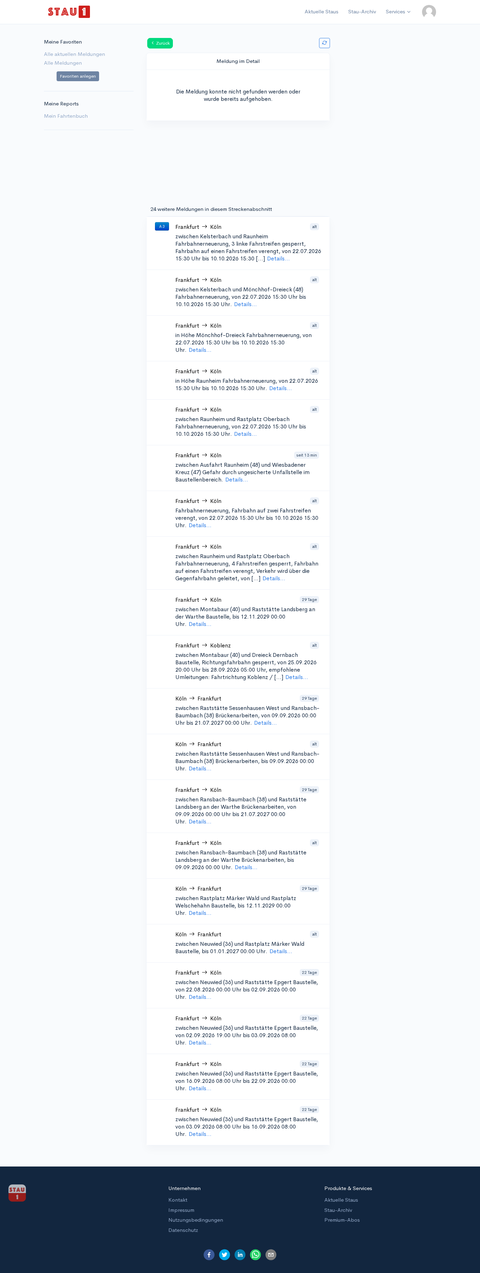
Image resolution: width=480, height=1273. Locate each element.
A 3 (162, 226)
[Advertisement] (391, 147)
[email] (271, 1254)
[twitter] (224, 1254)
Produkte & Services (348, 1188)
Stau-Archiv (362, 11)
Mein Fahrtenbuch (66, 115)
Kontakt (177, 1199)
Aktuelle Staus (321, 11)
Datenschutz (183, 1230)
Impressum (181, 1210)
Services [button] (395, 11)
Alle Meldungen (63, 62)
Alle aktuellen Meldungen (74, 54)
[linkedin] (240, 1254)
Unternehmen (184, 1188)
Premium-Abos (342, 1219)
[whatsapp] (255, 1254)
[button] (429, 12)
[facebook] (209, 1254)
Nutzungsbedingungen (195, 1219)
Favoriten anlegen (78, 76)
